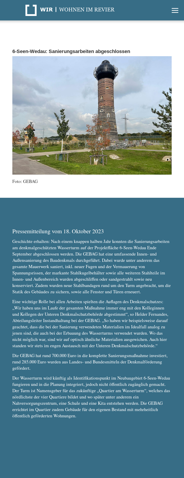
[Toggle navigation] (175, 10)
